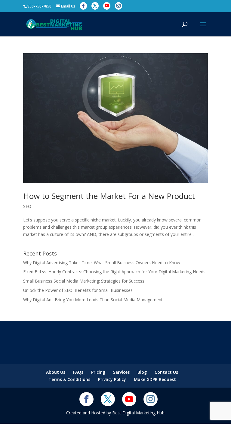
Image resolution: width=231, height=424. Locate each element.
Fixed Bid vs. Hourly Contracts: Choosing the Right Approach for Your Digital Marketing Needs (114, 271)
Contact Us (166, 372)
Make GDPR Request (155, 379)
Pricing (98, 372)
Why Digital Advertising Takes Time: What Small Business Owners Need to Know (101, 262)
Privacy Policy (112, 379)
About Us (55, 372)
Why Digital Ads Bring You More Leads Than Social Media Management (93, 299)
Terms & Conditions (69, 379)
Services (121, 372)
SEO (27, 206)
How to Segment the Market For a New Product (109, 195)
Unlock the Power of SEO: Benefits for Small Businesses (78, 290)
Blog (142, 372)
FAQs (78, 372)
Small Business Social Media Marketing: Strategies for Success (83, 281)
